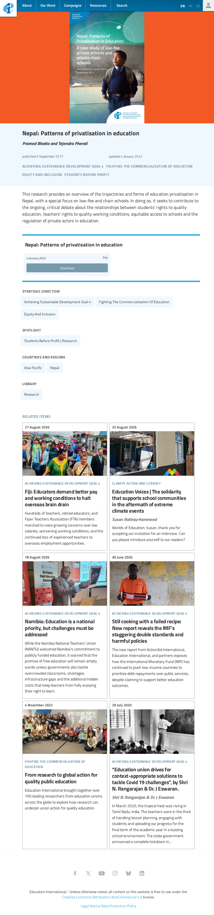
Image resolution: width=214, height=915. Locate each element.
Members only (208, 5)
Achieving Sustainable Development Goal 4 (57, 301)
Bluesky (128, 873)
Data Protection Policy (118, 905)
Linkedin (141, 873)
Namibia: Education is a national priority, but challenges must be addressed (65, 625)
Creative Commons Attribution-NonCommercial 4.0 (102, 896)
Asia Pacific (33, 367)
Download (67, 268)
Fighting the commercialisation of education (134, 301)
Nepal (54, 367)
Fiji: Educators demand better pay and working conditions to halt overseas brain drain (65, 486)
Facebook (75, 873)
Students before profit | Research (50, 340)
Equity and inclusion (39, 313)
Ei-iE (8, 9)
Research (31, 394)
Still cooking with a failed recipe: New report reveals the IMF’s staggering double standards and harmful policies (152, 622)
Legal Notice (90, 905)
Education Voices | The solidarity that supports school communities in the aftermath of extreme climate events (152, 484)
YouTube (101, 873)
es (198, 6)
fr (190, 6)
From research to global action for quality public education (65, 757)
